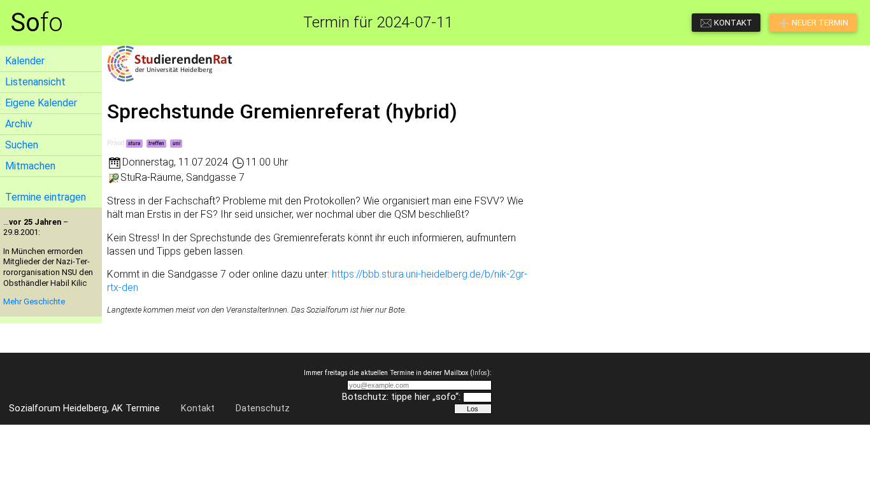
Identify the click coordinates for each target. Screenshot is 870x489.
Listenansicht (35, 82)
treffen (156, 143)
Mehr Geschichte (34, 301)
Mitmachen (30, 166)
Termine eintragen (45, 197)
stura (134, 143)
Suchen (21, 145)
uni (176, 143)
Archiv (18, 124)
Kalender (25, 61)
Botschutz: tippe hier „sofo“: (401, 397)
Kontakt (198, 408)
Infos (480, 373)
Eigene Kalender (41, 103)
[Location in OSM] (113, 177)
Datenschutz (263, 408)
